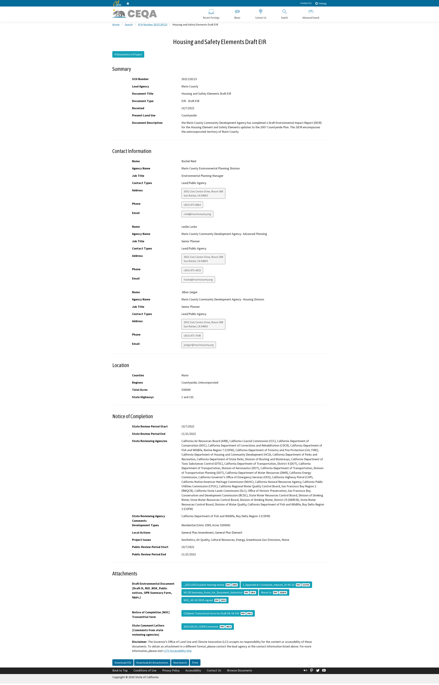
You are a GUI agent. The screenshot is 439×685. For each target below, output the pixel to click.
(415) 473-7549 (192, 335)
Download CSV (123, 662)
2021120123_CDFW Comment (207, 626)
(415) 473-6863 (192, 204)
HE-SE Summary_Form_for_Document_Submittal (219, 592)
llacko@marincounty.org (198, 279)
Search (284, 17)
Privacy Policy (171, 670)
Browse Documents (239, 670)
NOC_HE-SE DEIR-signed (205, 600)
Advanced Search (310, 17)
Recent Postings (211, 17)
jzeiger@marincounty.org (199, 345)
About (237, 17)
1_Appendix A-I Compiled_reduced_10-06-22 (276, 584)
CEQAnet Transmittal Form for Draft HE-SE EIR (218, 613)
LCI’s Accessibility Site (177, 651)
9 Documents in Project (128, 54)
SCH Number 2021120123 (152, 24)
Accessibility (193, 670)
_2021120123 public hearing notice (210, 584)
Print (195, 662)
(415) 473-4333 (192, 270)
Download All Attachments (152, 662)
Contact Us (306, 3)
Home (116, 24)
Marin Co (273, 592)
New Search (180, 662)
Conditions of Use (144, 670)
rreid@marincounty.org (197, 214)
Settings (322, 3)
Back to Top (120, 670)
